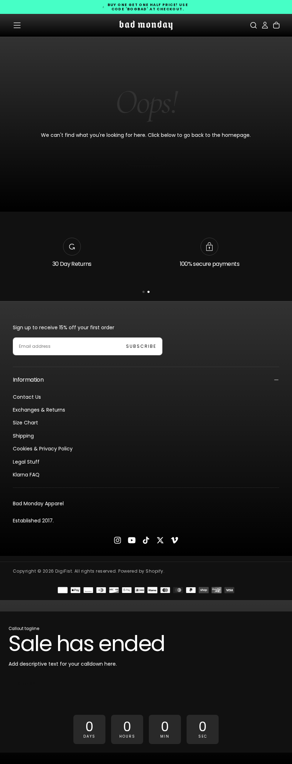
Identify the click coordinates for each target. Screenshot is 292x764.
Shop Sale (28, 684)
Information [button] (28, 380)
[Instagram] (117, 540)
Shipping (23, 435)
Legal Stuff (26, 461)
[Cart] (276, 25)
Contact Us (27, 397)
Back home (146, 158)
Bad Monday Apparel (38, 503)
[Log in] (265, 25)
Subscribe (141, 346)
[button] (17, 25)
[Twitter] (160, 540)
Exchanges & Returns (39, 409)
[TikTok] (146, 540)
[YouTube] (131, 540)
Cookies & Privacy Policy (43, 448)
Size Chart (25, 422)
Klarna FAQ (26, 474)
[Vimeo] (174, 540)
